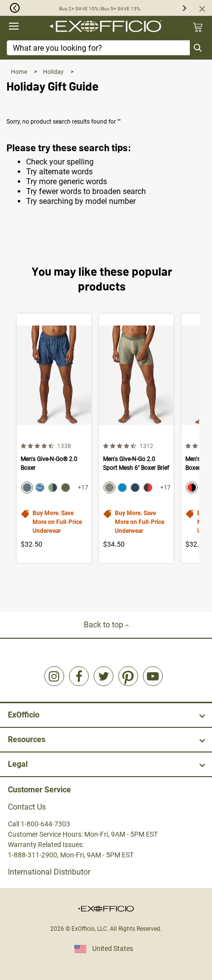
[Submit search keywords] (198, 48)
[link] (54, 676)
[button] (10, 8)
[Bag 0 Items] (198, 27)
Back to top (104, 624)
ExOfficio (23, 714)
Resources (26, 739)
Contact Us (27, 807)
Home (20, 71)
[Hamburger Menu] (13, 26)
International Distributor (49, 872)
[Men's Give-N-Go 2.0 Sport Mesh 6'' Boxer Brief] (136, 438)
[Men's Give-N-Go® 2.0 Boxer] (54, 438)
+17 (83, 487)
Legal (18, 764)
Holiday (54, 71)
